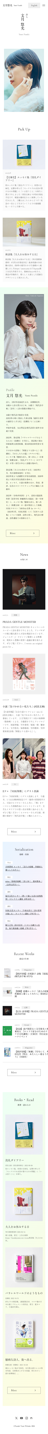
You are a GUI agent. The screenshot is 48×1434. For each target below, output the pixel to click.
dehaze (43, 5)
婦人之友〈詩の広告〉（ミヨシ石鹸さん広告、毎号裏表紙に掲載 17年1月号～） (22, 926)
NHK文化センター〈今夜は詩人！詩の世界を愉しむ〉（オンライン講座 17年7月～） (23, 912)
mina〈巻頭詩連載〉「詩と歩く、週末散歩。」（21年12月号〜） (23, 883)
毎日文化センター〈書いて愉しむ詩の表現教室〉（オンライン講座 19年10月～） (24, 897)
